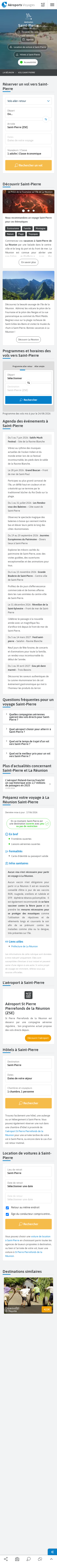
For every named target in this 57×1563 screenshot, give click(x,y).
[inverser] (46, 119)
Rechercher (30, 399)
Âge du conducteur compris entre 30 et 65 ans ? (31, 1213)
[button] (28, 32)
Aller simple (39, 366)
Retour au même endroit (25, 1207)
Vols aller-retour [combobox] (16, 100)
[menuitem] (18, 5)
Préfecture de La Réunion (24, 946)
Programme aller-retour (22, 366)
